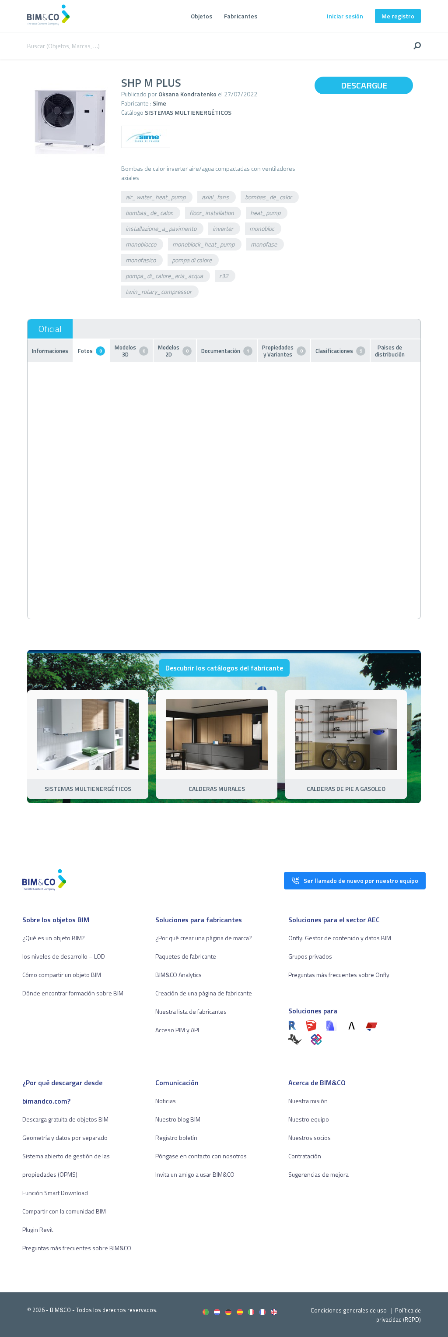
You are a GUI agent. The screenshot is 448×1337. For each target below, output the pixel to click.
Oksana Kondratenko (187, 94)
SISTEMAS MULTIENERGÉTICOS (188, 112)
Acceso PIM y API (177, 1029)
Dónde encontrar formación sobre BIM (72, 993)
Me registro (398, 16)
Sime (159, 103)
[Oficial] (50, 329)
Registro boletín (176, 1137)
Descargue (364, 85)
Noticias (165, 1100)
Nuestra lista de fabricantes (191, 1011)
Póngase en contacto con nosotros (201, 1156)
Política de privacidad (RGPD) (398, 1315)
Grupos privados (310, 956)
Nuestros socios (309, 1137)
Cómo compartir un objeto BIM (61, 974)
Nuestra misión (308, 1100)
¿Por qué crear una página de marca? (203, 937)
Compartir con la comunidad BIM (64, 1211)
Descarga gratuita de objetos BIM (65, 1119)
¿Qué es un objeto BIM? (53, 937)
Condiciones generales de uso (349, 1310)
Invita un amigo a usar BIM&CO (194, 1174)
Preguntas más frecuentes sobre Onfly (338, 974)
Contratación (304, 1156)
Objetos (201, 16)
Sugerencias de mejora (318, 1174)
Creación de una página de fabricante (203, 993)
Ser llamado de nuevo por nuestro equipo (361, 880)
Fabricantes (240, 16)
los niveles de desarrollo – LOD (63, 956)
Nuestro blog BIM (177, 1119)
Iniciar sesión (345, 16)
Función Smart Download (55, 1192)
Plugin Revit (37, 1229)
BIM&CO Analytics (178, 974)
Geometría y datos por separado (65, 1137)
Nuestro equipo (308, 1119)
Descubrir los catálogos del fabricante (224, 668)
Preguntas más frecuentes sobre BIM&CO (76, 1247)
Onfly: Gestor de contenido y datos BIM (339, 937)
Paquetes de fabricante (185, 956)
